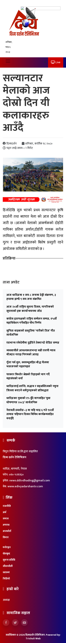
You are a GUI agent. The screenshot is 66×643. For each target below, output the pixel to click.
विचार (6, 537)
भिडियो (6, 578)
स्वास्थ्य (6, 572)
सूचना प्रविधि (9, 560)
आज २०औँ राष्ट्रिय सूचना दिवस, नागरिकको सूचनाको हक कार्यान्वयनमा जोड (30, 308)
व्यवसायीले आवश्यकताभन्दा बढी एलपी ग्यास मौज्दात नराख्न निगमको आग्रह (30, 352)
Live (57, 62)
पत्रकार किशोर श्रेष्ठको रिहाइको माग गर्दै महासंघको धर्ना (28, 376)
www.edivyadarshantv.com (25, 486)
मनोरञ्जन (7, 547)
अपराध (6, 525)
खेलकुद (6, 553)
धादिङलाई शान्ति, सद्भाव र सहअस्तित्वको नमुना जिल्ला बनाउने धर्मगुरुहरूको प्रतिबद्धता (32, 388)
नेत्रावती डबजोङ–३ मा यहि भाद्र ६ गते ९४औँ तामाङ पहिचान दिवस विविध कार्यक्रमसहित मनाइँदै (30, 414)
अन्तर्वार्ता (7, 531)
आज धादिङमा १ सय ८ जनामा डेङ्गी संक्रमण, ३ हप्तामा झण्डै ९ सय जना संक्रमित (31, 297)
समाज (6, 518)
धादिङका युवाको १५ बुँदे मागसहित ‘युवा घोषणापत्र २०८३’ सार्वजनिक (28, 400)
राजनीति (7, 506)
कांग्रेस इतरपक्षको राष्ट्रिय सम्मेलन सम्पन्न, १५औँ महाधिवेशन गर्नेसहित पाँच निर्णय (31, 320)
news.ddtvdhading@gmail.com (29, 480)
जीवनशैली (8, 566)
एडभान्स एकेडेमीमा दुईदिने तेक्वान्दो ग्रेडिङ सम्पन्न (32, 342)
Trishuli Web (33, 638)
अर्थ (4, 512)
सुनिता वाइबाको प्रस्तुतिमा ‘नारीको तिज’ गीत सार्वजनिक (30, 332)
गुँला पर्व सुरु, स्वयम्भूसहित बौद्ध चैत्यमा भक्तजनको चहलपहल (27, 364)
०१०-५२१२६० (16, 474)
